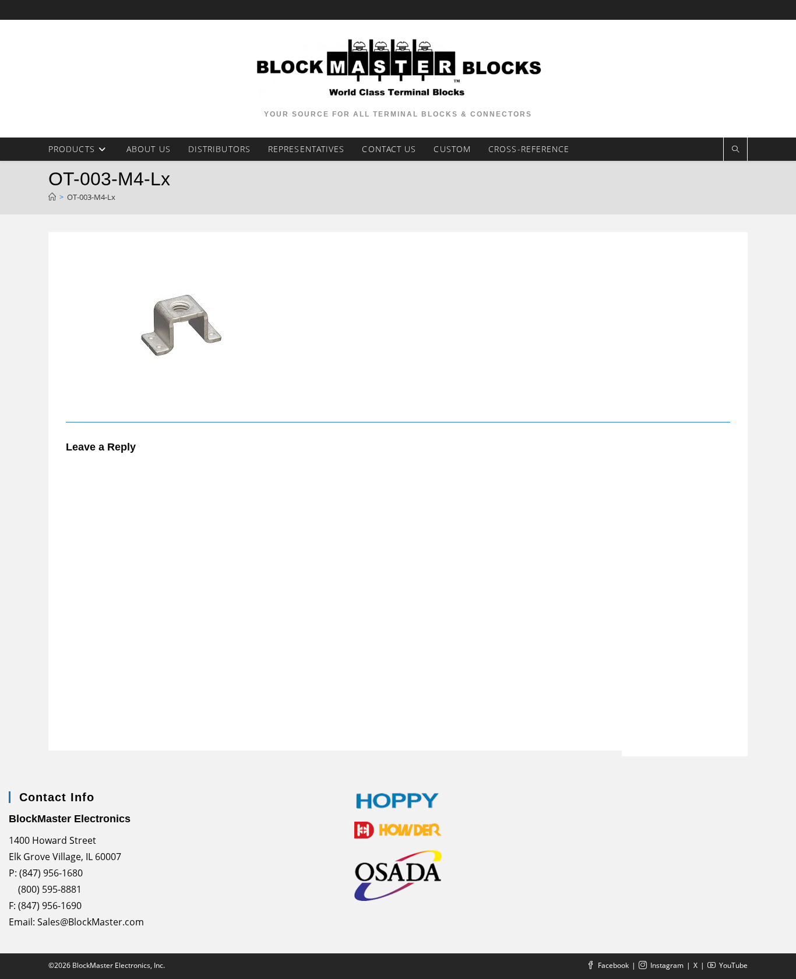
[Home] (52, 197)
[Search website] (735, 149)
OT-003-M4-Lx (91, 197)
